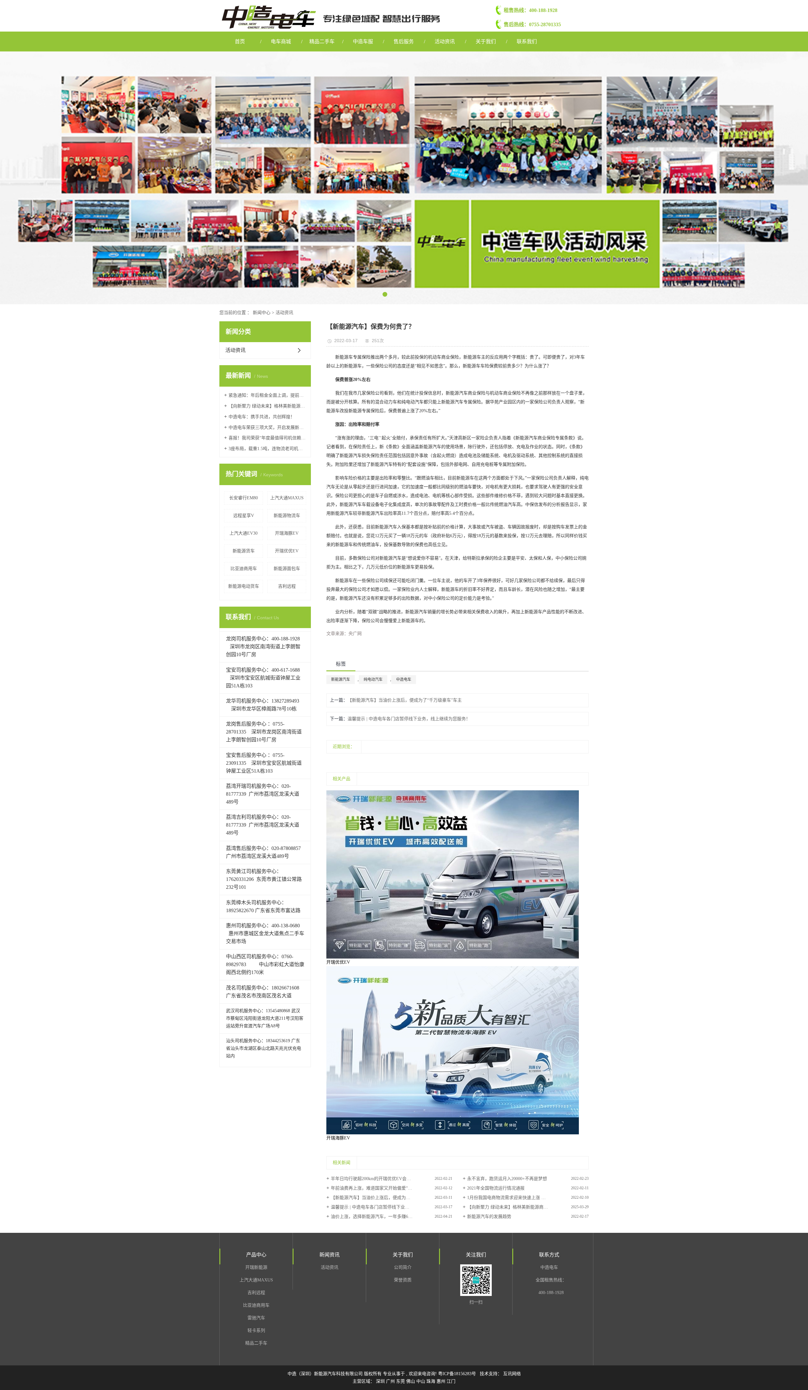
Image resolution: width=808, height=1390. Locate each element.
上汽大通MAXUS (287, 498)
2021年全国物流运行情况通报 (496, 1188)
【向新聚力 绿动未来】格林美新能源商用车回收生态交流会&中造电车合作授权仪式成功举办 (267, 406)
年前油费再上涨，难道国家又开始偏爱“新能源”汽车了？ (386, 1188)
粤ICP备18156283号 (457, 1373)
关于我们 (486, 41)
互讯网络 (512, 1373)
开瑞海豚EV (287, 533)
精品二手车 (322, 41)
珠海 (431, 1381)
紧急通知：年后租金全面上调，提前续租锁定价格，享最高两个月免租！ (267, 395)
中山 (421, 1381)
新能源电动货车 (243, 586)
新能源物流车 (287, 515)
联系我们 (527, 41)
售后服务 (404, 41)
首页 (240, 41)
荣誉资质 (403, 1280)
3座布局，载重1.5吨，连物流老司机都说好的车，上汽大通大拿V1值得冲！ (267, 448)
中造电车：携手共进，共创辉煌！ (262, 416)
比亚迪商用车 (243, 568)
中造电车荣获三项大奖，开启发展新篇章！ (267, 427)
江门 (451, 1381)
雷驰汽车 (256, 1318)
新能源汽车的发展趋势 (489, 1216)
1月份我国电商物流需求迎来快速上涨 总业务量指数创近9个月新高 (528, 1197)
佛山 (411, 1381)
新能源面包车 (287, 568)
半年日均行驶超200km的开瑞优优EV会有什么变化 (380, 1178)
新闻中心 (261, 312)
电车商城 (281, 41)
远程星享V (243, 515)
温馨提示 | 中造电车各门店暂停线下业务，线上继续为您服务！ (409, 718)
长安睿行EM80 (243, 498)
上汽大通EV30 (243, 533)
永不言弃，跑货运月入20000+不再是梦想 (507, 1178)
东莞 (401, 1381)
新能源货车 (244, 551)
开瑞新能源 (256, 1267)
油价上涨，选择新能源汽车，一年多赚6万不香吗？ (380, 1216)
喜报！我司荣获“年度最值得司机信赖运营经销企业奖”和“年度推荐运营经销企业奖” (267, 438)
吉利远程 (287, 586)
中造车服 (363, 41)
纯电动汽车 (373, 679)
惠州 (442, 1381)
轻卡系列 (256, 1330)
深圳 (381, 1381)
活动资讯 (445, 41)
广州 (391, 1381)
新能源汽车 (340, 679)
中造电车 (403, 679)
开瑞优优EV (287, 551)
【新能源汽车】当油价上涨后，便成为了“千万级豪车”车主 (405, 700)
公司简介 (403, 1267)
